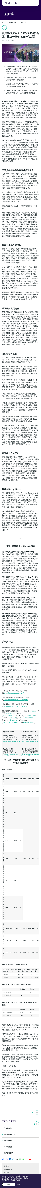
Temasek (32, 711)
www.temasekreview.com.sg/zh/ (16, 700)
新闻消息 (23, 22)
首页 (3, 22)
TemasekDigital (29, 716)
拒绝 (18, 1184)
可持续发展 (8, 1147)
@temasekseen (8, 716)
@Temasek (10, 713)
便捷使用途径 (8, 1169)
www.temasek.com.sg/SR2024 (15, 706)
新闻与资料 (13, 22)
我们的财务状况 (9, 1134)
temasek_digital (28, 722)
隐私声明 (6, 1180)
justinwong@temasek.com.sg (31, 755)
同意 (8, 1184)
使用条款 (6, 1166)
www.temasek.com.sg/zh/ (14, 693)
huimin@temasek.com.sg (30, 741)
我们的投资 (8, 1140)
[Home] (10, 3)
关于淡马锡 (8, 1128)
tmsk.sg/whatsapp (10, 722)
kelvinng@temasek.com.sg (11, 755)
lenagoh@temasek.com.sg (11, 741)
